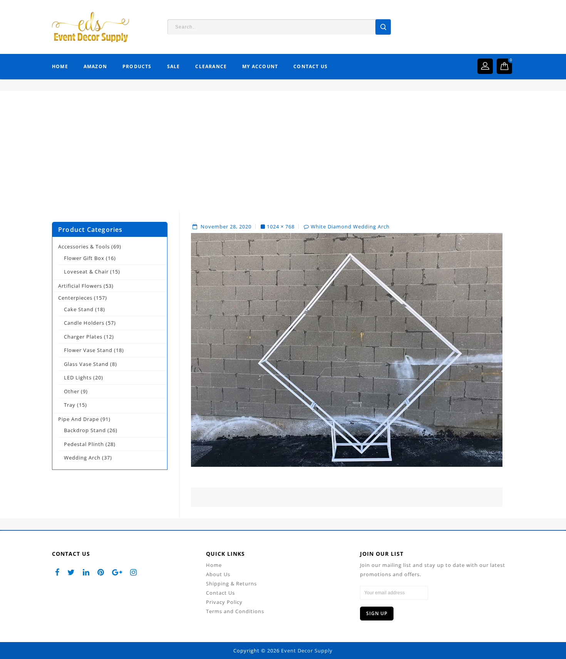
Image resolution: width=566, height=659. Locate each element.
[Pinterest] (100, 572)
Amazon (95, 66)
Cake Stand (79, 309)
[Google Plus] (117, 572)
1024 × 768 (281, 226)
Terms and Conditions (235, 611)
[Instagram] (133, 572)
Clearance (211, 66)
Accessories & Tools (84, 246)
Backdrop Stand (85, 430)
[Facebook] (57, 572)
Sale (173, 66)
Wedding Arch (82, 457)
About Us (218, 574)
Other (71, 391)
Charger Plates (83, 336)
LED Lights (78, 377)
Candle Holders (84, 322)
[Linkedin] (86, 572)
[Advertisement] (283, 156)
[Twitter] (71, 572)
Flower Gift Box (84, 258)
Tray (69, 404)
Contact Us (310, 66)
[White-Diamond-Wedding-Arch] (346, 349)
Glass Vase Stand (86, 364)
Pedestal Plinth (84, 444)
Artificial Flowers (80, 285)
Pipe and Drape (78, 419)
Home (60, 66)
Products (137, 66)
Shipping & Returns (231, 583)
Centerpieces (75, 297)
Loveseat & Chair (86, 271)
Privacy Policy (224, 602)
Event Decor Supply (307, 650)
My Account (260, 66)
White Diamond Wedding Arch (350, 226)
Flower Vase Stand (88, 350)
